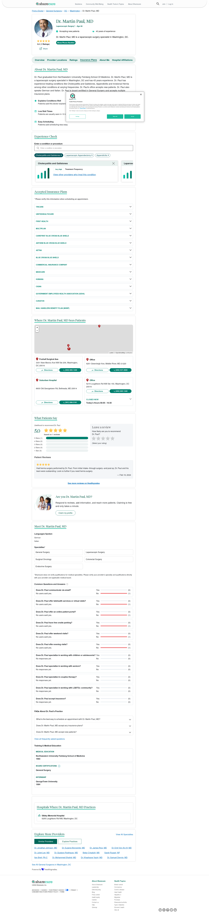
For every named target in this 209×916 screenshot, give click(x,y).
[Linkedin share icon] (168, 910)
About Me (104, 60)
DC (65, 10)
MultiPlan (41, 228)
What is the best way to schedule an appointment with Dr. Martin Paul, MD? (68, 719)
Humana (39, 279)
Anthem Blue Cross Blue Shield (51, 243)
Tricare (39, 207)
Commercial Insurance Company (51, 264)
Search (158, 3)
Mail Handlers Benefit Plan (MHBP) (52, 308)
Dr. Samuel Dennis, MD (117, 857)
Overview (40, 60)
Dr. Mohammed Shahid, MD (64, 857)
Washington (75, 10)
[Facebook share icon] (160, 910)
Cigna (38, 286)
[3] (103, 438)
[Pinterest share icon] (175, 910)
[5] (112, 438)
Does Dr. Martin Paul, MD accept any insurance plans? (59, 725)
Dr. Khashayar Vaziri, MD (91, 857)
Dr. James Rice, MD (98, 847)
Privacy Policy (83, 108)
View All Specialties (124, 834)
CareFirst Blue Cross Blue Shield (52, 236)
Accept (132, 116)
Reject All (115, 116)
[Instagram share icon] (164, 910)
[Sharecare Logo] (46, 4)
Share (45, 48)
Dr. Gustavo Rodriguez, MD (66, 852)
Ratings (74, 60)
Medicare (40, 272)
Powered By (36, 869)
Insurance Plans (88, 59)
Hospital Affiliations (122, 60)
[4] (107, 438)
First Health (42, 221)
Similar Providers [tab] (45, 841)
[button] (66, 584)
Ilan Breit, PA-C (41, 857)
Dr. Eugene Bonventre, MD (73, 847)
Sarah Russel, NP (112, 852)
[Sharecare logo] (58, 882)
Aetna (39, 250)
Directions (48, 370)
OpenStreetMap (120, 353)
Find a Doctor (38, 10)
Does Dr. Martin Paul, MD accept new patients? (56, 731)
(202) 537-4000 (121, 370)
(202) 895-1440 (71, 370)
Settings (77, 116)
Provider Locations (57, 60)
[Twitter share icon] (171, 910)
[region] (105, 107)
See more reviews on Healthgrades (84, 483)
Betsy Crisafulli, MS (91, 852)
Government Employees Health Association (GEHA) (60, 293)
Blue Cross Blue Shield (47, 257)
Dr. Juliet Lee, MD (42, 852)
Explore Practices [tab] (69, 841)
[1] (93, 438)
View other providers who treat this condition (74, 174)
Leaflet (111, 353)
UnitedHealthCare (45, 214)
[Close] (141, 94)
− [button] (37, 330)
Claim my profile (65, 513)
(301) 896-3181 (71, 402)
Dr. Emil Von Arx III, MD (122, 847)
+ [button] (37, 327)
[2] (98, 438)
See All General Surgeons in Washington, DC (51, 864)
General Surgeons (54, 10)
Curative (40, 301)
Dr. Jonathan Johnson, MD (45, 847)
